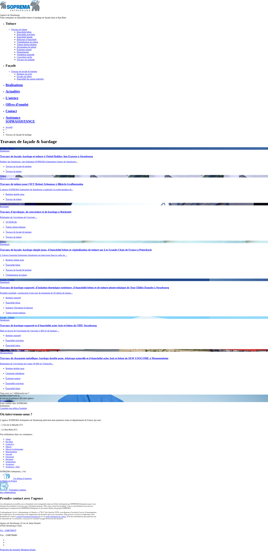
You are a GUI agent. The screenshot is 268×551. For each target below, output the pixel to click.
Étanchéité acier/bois (26, 34)
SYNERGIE (11, 222)
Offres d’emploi (17, 104)
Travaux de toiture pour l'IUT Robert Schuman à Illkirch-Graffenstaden (41, 184)
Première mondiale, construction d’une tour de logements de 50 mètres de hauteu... (36, 293)
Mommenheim (6, 353)
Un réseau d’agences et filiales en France (16, 479)
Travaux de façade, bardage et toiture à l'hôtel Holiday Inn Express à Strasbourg (46, 156)
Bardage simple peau (15, 260)
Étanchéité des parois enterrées (30, 79)
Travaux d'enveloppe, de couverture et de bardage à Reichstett (35, 211)
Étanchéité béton (24, 32)
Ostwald (9, 454)
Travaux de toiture (19, 29)
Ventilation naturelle (25, 54)
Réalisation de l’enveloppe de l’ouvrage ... (18, 217)
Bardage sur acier (24, 74)
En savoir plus (6, 401)
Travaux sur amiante (26, 59)
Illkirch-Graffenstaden (9, 178)
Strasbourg (4, 151)
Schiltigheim (11, 462)
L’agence (12, 98)
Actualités (13, 91)
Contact (11, 111)
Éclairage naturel (24, 49)
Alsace (8, 439)
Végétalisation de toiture (27, 42)
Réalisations (14, 85)
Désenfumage (23, 52)
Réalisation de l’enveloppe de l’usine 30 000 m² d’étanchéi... (26, 363)
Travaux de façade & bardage (24, 71)
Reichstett (4, 206)
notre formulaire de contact (56, 517)
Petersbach (4, 244)
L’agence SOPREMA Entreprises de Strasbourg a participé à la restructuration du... (36, 189)
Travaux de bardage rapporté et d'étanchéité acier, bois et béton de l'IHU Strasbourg (48, 325)
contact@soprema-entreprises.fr (28, 517)
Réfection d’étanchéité (26, 39)
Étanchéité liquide (25, 37)
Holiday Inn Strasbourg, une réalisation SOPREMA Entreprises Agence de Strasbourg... (39, 161)
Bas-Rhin (9, 442)
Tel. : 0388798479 (8, 530)
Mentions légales (28, 549)
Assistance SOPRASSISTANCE (20, 119)
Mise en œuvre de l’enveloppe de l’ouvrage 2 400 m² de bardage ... (29, 331)
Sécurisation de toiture (26, 47)
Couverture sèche (24, 57)
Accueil (9, 127)
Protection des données (10, 549)
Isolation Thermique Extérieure (19, 308)
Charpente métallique (15, 373)
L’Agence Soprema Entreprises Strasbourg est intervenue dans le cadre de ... (33, 255)
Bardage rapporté (13, 298)
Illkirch (8, 447)
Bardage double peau (15, 194)
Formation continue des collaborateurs (13, 491)
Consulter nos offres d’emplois (13, 408)
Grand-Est (10, 444)
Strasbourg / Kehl (13, 467)
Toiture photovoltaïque (27, 44)
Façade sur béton (24, 76)
